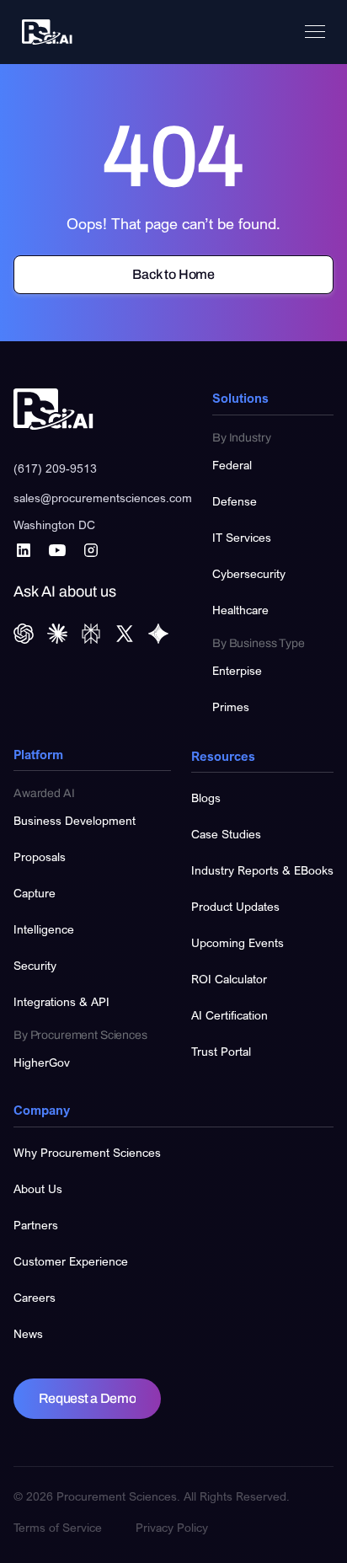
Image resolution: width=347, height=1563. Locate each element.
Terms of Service (57, 1527)
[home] (42, 32)
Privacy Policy (172, 1527)
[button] (315, 32)
